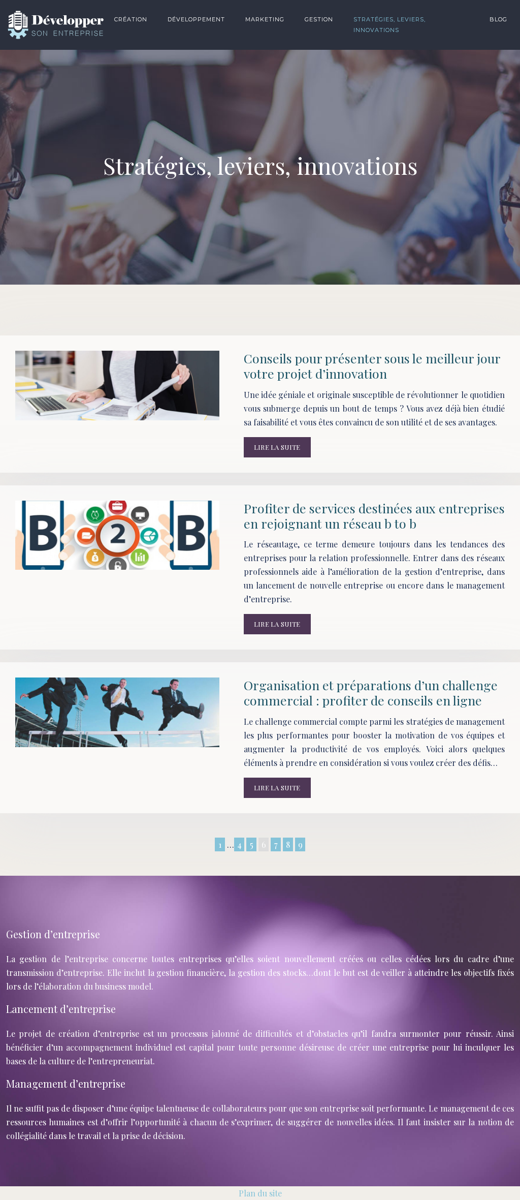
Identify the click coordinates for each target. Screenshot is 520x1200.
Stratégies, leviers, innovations (389, 25)
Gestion (319, 19)
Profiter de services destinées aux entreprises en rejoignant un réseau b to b (374, 516)
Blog (498, 19)
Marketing (264, 19)
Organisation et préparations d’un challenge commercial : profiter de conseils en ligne (371, 692)
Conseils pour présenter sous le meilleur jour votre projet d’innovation (372, 366)
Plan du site (260, 1193)
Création (130, 19)
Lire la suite (277, 447)
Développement (196, 19)
